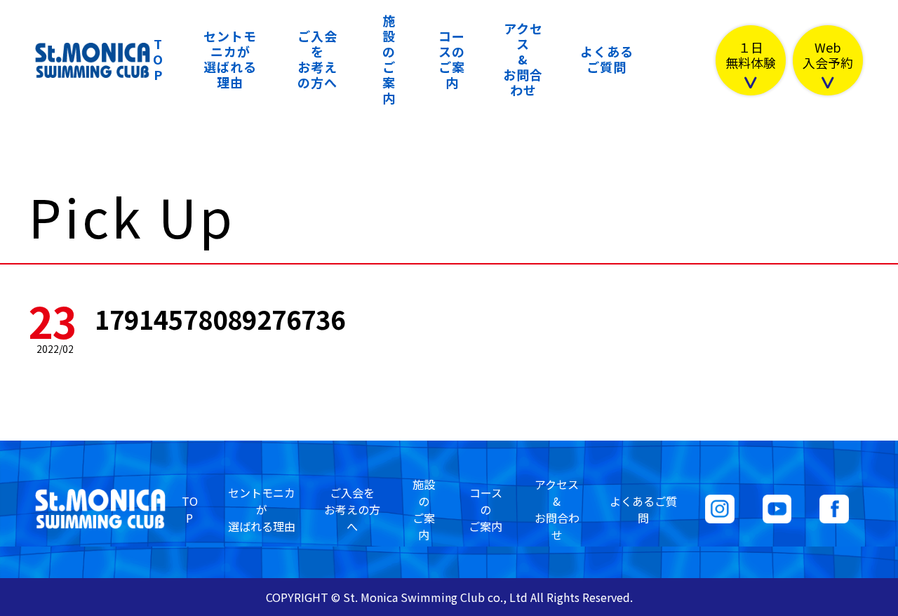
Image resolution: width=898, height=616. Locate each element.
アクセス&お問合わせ (523, 59)
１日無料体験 (750, 56)
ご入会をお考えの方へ (317, 59)
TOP (158, 58)
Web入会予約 (828, 56)
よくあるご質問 (607, 59)
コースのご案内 (451, 59)
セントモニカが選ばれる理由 (230, 59)
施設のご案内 (389, 59)
